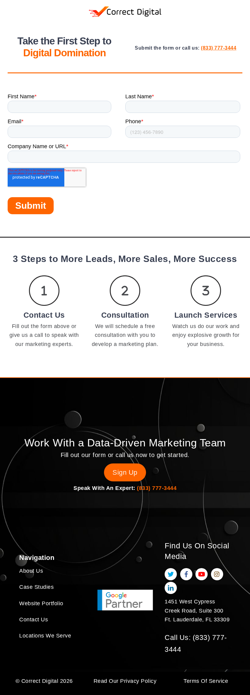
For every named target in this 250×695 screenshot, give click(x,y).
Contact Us (33, 619)
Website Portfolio (41, 603)
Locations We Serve (45, 636)
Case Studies (36, 587)
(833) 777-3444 (218, 48)
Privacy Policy (138, 681)
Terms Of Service (206, 681)
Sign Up (125, 472)
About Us (31, 571)
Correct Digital (40, 681)
